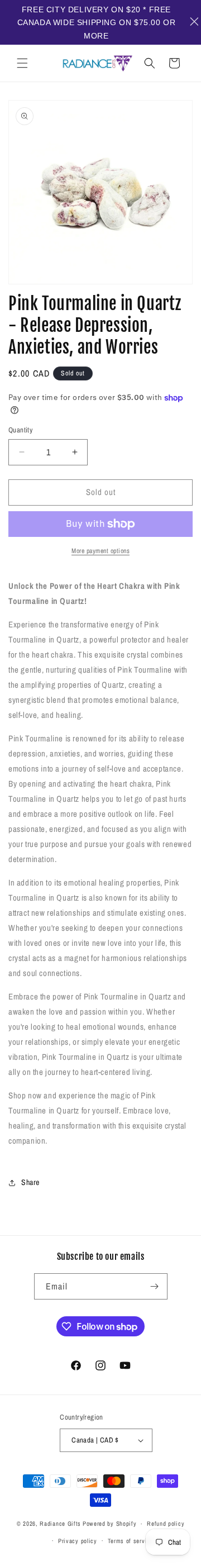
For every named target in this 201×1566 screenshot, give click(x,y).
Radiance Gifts (60, 1523)
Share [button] (30, 1182)
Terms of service (131, 1541)
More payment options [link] (100, 550)
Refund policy (165, 1523)
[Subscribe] (154, 1286)
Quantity (20, 430)
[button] (22, 63)
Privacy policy (77, 1541)
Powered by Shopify (110, 1523)
